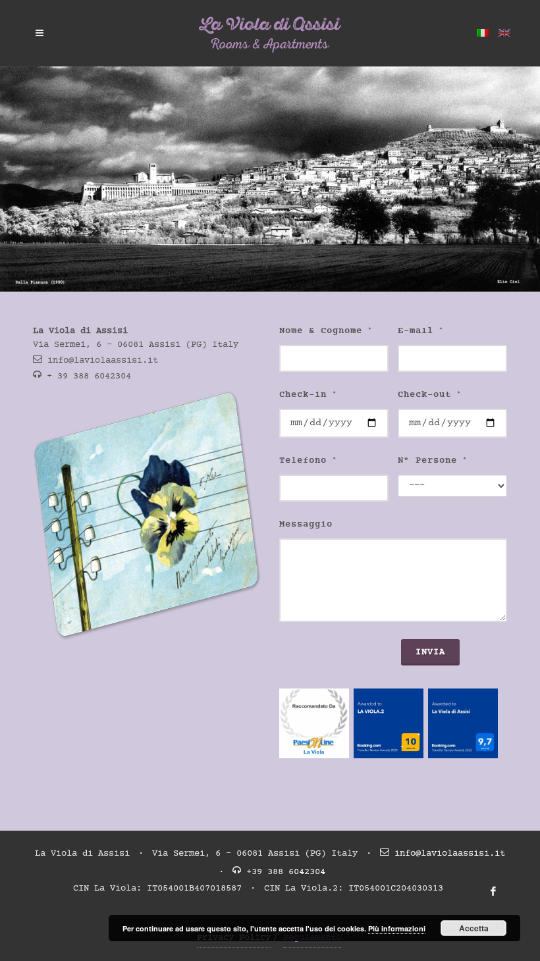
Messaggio (306, 525)
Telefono (308, 461)
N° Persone (432, 461)
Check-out (429, 395)
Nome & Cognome (325, 331)
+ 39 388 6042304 (89, 376)
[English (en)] (504, 33)
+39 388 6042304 (285, 872)
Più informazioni (396, 928)
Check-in (308, 395)
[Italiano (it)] (483, 33)
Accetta (474, 928)
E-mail (420, 331)
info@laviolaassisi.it (102, 361)
